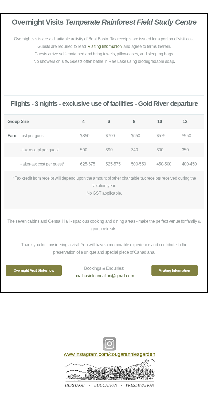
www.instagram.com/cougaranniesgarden (109, 354)
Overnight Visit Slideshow (34, 270)
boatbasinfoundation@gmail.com (104, 276)
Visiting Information (105, 46)
